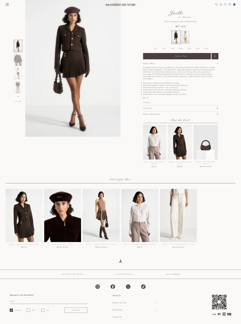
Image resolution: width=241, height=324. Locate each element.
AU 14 (198, 48)
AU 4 (155, 48)
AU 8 (172, 48)
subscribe (76, 310)
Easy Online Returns (124, 274)
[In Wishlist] (215, 56)
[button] (18, 46)
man (33, 310)
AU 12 (189, 48)
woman (18, 310)
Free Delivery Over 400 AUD (72, 274)
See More (146, 102)
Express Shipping (172, 274)
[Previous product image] (18, 37)
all (47, 310)
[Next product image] (18, 96)
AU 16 (206, 48)
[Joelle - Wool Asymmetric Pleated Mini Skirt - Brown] (176, 37)
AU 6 (164, 48)
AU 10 (181, 48)
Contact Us (117, 317)
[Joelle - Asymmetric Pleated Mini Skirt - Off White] (185, 37)
